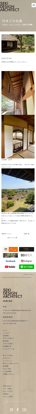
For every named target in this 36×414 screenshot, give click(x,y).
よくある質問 (7, 371)
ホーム (5, 330)
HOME (5, 24)
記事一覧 (26, 234)
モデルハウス (7, 358)
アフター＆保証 (8, 343)
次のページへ (11, 238)
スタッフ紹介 (7, 369)
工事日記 (5, 394)
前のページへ (7, 234)
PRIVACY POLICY (29, 274)
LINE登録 (31, 412)
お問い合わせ (7, 386)
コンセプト (6, 333)
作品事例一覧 (7, 346)
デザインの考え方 (8, 338)
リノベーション (8, 361)
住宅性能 (5, 335)
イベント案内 (7, 388)
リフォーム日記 (8, 396)
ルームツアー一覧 (8, 349)
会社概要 (5, 366)
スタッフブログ (15, 24)
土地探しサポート (8, 374)
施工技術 (5, 341)
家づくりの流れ (8, 355)
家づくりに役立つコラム (10, 363)
